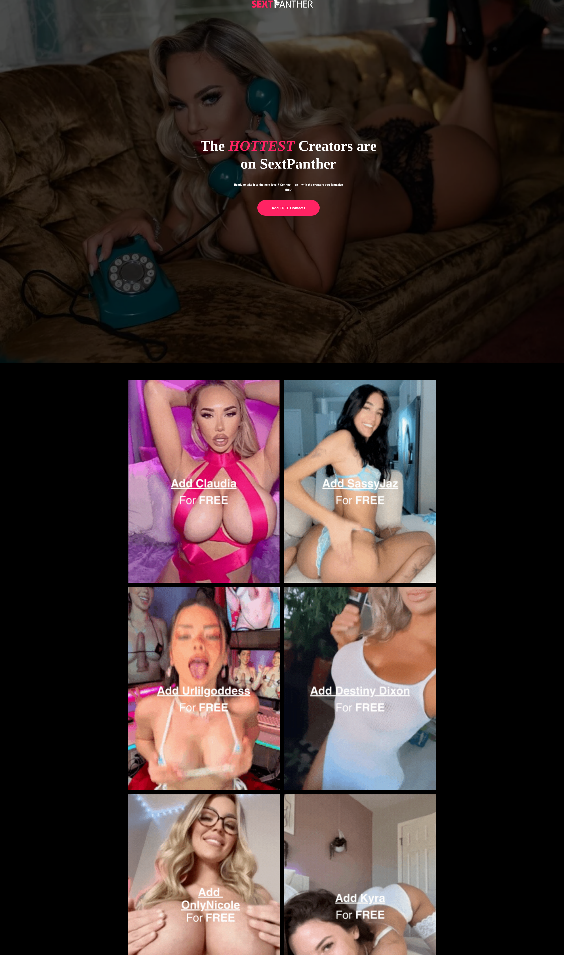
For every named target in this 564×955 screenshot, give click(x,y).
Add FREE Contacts (288, 207)
